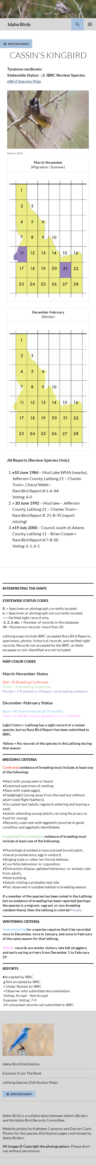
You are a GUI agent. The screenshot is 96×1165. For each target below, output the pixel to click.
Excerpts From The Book (22, 1073)
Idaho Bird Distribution (21, 1064)
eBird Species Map (24, 81)
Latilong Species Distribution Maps (30, 1082)
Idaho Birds (19, 24)
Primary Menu (90, 24)
